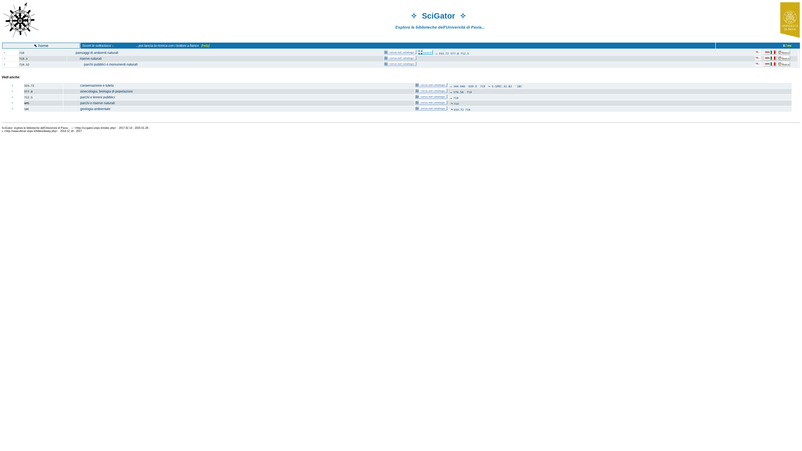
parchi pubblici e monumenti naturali (104, 64)
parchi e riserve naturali (89, 103)
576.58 (458, 92)
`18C (518, 86)
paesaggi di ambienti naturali (95, 52)
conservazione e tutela (88, 85)
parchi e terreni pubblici (89, 97)
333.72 (444, 53)
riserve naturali (86, 58)
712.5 (465, 53)
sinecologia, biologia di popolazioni (98, 91)
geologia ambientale (86, 109)
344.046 (459, 86)
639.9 (472, 86)
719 (482, 86)
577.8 (454, 53)
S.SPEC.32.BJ (502, 86)
